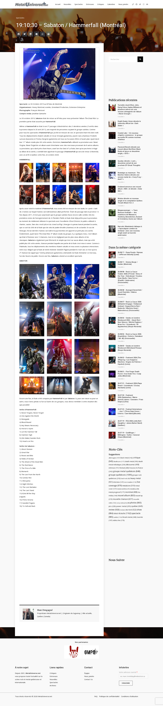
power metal (123, 506)
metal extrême (123, 489)
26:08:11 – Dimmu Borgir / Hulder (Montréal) (128, 263)
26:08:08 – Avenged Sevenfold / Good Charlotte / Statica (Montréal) (130, 292)
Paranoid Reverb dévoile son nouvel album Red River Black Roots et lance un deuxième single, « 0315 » (129, 150)
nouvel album (126, 495)
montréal (131, 492)
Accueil (57, 4)
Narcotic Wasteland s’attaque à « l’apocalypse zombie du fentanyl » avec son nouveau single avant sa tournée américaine (130, 230)
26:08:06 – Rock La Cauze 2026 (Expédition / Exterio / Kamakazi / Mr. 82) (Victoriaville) (130, 336)
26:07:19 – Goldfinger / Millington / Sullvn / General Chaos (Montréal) (128, 434)
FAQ (95, 696)
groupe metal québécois (126, 471)
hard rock (125, 478)
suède (118, 517)
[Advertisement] (59, 532)
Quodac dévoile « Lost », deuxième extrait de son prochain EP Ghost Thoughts (129, 163)
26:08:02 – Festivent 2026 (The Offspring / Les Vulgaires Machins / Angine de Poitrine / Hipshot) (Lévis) (130, 360)
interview (118, 482)
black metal (126, 458)
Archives (53, 685)
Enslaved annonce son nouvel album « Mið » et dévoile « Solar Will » (130, 189)
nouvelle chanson (123, 499)
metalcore (128, 485)
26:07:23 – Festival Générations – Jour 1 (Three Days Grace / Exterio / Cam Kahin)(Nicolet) (130, 411)
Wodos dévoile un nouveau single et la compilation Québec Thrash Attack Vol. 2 (130, 200)
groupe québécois (120, 474)
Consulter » (121, 116)
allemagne (114, 458)
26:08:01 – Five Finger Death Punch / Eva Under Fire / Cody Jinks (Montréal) (129, 373)
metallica (134, 489)
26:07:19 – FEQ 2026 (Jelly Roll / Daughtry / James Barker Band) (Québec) (130, 423)
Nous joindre (123, 4)
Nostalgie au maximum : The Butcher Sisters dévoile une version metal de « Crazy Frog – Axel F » (130, 176)
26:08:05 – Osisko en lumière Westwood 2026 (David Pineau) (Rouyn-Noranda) (129, 348)
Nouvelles (67, 4)
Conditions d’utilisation (129, 696)
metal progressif (117, 492)
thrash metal (129, 517)
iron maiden (130, 482)
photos (135, 502)
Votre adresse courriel (128, 672)
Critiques (100, 4)
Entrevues (90, 4)
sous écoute (122, 513)
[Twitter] (140, 4)
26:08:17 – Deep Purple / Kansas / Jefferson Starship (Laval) (130, 253)
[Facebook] (136, 4)
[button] (18, 34)
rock (132, 509)
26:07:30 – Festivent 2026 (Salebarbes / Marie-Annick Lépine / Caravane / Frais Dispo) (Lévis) (130, 398)
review (114, 509)
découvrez (132, 464)
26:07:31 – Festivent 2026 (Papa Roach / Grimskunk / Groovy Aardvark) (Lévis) (130, 385)
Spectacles (79, 4)
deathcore (119, 461)
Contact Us (88, 679)
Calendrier (111, 4)
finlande (133, 468)
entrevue (114, 468)
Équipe (86, 673)
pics (112, 506)
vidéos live (119, 520)
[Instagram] (143, 4)
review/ (124, 510)
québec (137, 506)
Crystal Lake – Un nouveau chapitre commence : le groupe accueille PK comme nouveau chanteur (130, 136)
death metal (131, 461)
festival (124, 468)
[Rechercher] (140, 59)
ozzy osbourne (123, 503)
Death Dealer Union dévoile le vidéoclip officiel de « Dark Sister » (129, 123)
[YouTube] (147, 4)
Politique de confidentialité (109, 696)
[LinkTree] (133, 4)
